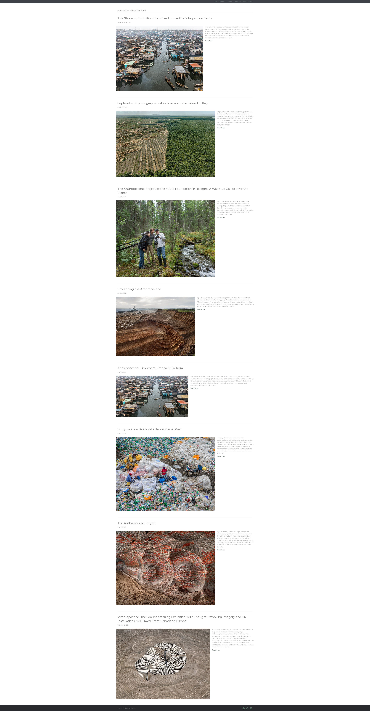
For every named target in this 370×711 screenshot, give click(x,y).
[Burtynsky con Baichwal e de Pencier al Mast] (165, 474)
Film (215, 1)
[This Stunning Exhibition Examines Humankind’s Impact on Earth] (159, 58)
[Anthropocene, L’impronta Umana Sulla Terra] (152, 396)
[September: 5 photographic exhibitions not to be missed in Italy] (165, 143)
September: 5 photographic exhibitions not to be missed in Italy (163, 103)
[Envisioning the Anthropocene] (155, 326)
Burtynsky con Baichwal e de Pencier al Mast (149, 429)
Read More (209, 41)
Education (230, 1)
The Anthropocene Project (137, 523)
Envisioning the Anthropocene (139, 289)
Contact (250, 1)
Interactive (238, 1)
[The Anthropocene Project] (165, 567)
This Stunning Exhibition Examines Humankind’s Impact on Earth (165, 18)
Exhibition (222, 1)
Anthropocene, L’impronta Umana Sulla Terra (150, 368)
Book (244, 1)
